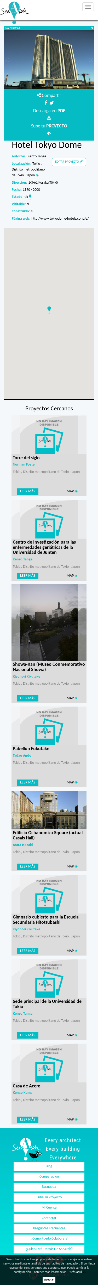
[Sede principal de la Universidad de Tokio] (48, 978)
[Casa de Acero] (48, 1063)
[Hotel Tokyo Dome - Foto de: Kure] (49, 61)
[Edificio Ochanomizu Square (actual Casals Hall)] (48, 810)
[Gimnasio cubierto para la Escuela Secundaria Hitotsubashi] (48, 894)
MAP (70, 491)
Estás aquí (75, 1272)
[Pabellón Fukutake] (48, 726)
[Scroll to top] (88, 1275)
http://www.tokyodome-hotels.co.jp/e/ (60, 219)
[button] (49, 310)
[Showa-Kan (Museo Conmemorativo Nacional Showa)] (48, 623)
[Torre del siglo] (48, 435)
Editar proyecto (67, 161)
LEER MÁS (27, 491)
